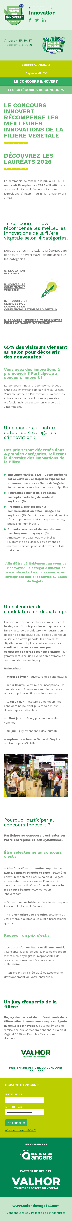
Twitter (37, 20)
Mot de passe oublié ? (20, 1130)
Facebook (30, 20)
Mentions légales (17, 1212)
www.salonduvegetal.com (36, 1205)
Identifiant (13, 1094)
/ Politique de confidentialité (47, 1212)
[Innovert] (14, 24)
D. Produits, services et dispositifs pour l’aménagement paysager (33, 322)
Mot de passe (15, 1106)
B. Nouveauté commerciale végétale (14, 287)
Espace (36, 65)
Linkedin (44, 20)
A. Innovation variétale (14, 272)
